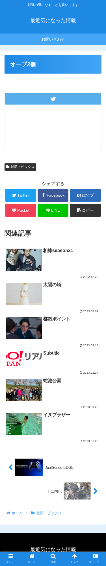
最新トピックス (22, 167)
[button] (95, 491)
